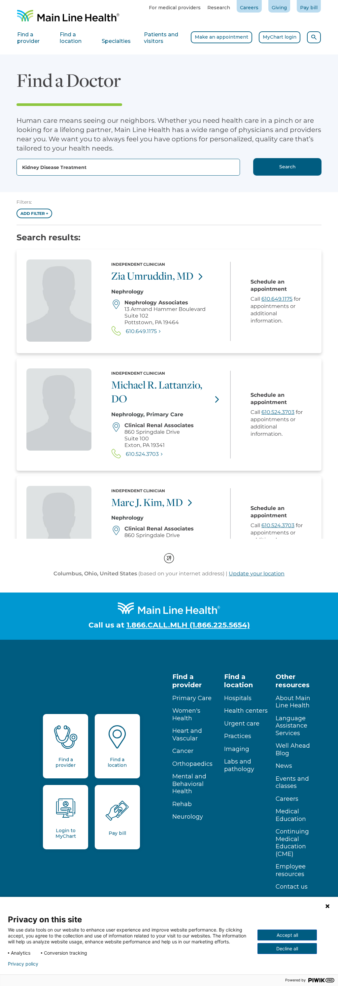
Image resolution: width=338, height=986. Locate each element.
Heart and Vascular (187, 734)
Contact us (292, 886)
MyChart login (279, 37)
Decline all (287, 948)
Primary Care (192, 698)
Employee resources (291, 870)
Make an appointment (221, 37)
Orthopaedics (192, 763)
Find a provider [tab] (28, 37)
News (284, 765)
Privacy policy (23, 964)
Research (218, 8)
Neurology (187, 816)
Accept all (287, 935)
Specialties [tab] (116, 41)
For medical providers (175, 8)
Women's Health (186, 714)
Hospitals (238, 698)
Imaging (236, 749)
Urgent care (241, 723)
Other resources (293, 681)
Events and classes (292, 782)
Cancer (182, 751)
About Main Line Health (293, 702)
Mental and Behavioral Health (189, 784)
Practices (237, 736)
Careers (249, 8)
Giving (279, 8)
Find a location (238, 681)
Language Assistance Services (291, 726)
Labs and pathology (239, 765)
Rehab (182, 804)
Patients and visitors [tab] (161, 37)
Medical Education (291, 815)
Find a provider (187, 681)
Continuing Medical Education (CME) (292, 843)
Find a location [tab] (71, 37)
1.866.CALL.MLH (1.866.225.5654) (188, 625)
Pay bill (309, 8)
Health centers (246, 710)
